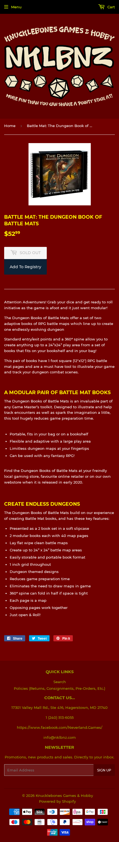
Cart (110, 7)
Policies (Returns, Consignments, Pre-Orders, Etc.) (59, 688)
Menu (16, 7)
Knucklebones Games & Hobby (64, 795)
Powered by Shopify (57, 801)
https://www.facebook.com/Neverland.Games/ (59, 727)
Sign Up (104, 770)
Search (59, 682)
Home (9, 125)
